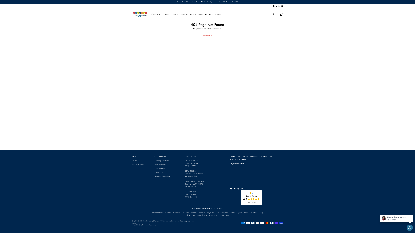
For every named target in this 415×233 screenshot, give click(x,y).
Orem (222, 215)
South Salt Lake (189, 215)
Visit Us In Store (138, 164)
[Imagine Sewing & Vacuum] (140, 14)
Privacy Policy (160, 168)
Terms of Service (160, 164)
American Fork (157, 212)
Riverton (254, 212)
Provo (246, 212)
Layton (228, 215)
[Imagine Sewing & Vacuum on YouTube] (282, 6)
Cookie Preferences (150, 225)
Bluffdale (168, 212)
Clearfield (185, 212)
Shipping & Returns (162, 160)
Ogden (239, 212)
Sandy (261, 212)
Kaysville (210, 212)
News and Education (162, 176)
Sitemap (134, 223)
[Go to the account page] (277, 14)
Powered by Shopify (137, 225)
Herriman (202, 212)
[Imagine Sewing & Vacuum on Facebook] (274, 6)
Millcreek (224, 212)
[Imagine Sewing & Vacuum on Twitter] (277, 6)
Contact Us (159, 172)
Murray (232, 212)
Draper (193, 212)
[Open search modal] (273, 14)
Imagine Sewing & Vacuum (151, 221)
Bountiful (176, 212)
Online (134, 160)
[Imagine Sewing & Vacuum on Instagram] (279, 6)
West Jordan (213, 215)
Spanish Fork (202, 215)
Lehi (217, 212)
